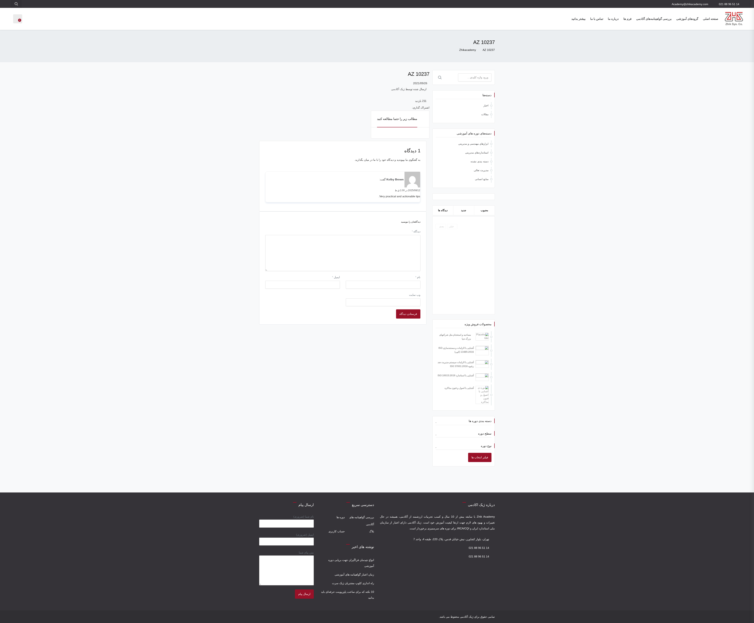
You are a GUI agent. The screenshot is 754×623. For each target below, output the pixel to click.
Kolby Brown (395, 179)
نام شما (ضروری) (303, 516)
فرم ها (627, 18)
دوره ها (341, 517)
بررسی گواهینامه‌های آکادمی (654, 18)
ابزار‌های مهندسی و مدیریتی (473, 143)
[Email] (262, 616)
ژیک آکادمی (398, 89)
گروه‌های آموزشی (687, 18)
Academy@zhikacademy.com (690, 4)
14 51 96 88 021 (729, 4)
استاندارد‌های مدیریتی (477, 152)
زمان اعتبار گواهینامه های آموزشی (354, 574)
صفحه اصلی (710, 18)
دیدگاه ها (443, 210)
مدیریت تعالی (481, 170)
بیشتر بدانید (578, 18)
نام (417, 277)
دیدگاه (416, 231)
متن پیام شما (306, 552)
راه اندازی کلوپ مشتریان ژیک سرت (353, 583)
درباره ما (613, 18)
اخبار (486, 105)
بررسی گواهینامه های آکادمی (361, 521)
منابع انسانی (482, 179)
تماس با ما (596, 18)
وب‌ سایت (414, 294)
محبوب (484, 210)
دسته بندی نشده (480, 161)
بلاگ (371, 531)
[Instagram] (267, 616)
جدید (463, 210)
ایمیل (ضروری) (305, 534)
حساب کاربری (337, 531)
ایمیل (336, 277)
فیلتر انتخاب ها (479, 457)
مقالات (485, 114)
